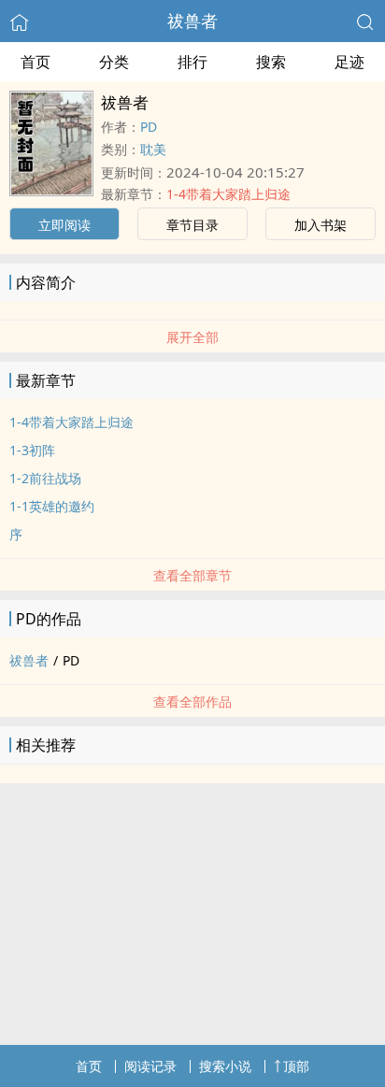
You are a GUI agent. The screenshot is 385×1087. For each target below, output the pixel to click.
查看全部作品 (192, 701)
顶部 (296, 1066)
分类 (114, 61)
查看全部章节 (192, 575)
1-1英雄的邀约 (51, 506)
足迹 (349, 61)
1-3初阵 (32, 450)
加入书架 (320, 225)
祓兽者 (192, 20)
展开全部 (192, 337)
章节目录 (192, 225)
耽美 (153, 149)
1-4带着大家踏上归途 (228, 194)
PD (148, 127)
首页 (35, 61)
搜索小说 (225, 1066)
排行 (192, 61)
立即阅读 (64, 225)
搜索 (271, 61)
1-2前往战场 (45, 478)
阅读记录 (150, 1066)
